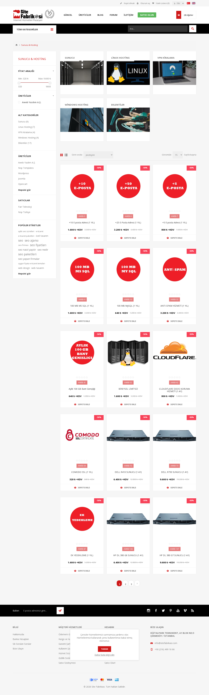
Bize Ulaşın (18, 648)
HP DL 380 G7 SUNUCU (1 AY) (175, 555)
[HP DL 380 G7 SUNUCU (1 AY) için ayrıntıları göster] (174, 518)
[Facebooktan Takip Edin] (155, 610)
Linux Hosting (120, 57)
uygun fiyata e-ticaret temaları (31, 263)
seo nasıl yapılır (27, 249)
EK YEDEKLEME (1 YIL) (82, 555)
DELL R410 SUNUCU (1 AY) (128, 472)
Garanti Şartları (66, 643)
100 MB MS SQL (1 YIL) (81, 306)
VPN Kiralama (165, 57)
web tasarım (37, 267)
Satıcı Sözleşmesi (67, 662)
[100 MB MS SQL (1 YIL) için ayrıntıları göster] (82, 269)
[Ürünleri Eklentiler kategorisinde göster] (128, 119)
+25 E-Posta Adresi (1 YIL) (128, 222)
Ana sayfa (16, 45)
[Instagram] (148, 610)
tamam (104, 649)
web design (24, 267)
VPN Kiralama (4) (26, 132)
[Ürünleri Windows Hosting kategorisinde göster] (82, 119)
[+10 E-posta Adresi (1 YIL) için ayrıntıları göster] (82, 186)
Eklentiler (117, 104)
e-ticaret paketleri (26, 236)
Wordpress (23, 173)
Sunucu (70, 57)
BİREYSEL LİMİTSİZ (128, 389)
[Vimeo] (185, 610)
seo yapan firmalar (29, 259)
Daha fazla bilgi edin (104, 654)
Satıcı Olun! (109, 662)
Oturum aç (145, 3)
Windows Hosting (76, 104)
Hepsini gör (24, 189)
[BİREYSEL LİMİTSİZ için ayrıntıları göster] (128, 352)
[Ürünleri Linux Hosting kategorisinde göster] (128, 72)
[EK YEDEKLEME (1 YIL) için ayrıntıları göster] (82, 518)
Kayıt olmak (129, 3)
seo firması (23, 245)
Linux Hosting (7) (26, 126)
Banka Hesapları (21, 639)
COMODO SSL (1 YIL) (82, 472)
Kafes (61, 155)
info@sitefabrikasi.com (166, 643)
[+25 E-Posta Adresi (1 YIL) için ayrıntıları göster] (128, 186)
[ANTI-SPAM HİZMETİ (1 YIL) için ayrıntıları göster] (174, 269)
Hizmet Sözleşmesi (68, 653)
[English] (193, 3)
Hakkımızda (18, 634)
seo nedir (42, 249)
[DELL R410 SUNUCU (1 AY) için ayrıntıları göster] (128, 435)
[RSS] (192, 610)
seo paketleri (27, 254)
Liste (66, 155)
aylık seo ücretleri (26, 231)
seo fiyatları (38, 245)
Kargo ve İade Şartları (69, 639)
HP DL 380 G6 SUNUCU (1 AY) (128, 555)
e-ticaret (39, 231)
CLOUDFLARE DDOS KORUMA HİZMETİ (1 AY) (174, 390)
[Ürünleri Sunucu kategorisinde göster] (82, 72)
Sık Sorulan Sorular (22, 643)
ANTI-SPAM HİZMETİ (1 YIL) (174, 306)
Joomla (21, 178)
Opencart (22, 184)
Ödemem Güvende (68, 634)
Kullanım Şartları (67, 648)
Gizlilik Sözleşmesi (67, 658)
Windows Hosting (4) (28, 137)
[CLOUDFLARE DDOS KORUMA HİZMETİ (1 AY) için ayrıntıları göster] (174, 352)
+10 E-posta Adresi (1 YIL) (82, 222)
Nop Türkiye (24, 212)
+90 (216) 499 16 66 (165, 649)
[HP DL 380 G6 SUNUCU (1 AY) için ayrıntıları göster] (128, 518)
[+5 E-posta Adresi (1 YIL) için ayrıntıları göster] (174, 186)
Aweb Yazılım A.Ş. (31, 102)
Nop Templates (26, 167)
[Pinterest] (170, 610)
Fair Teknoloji (25, 206)
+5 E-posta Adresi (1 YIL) (174, 222)
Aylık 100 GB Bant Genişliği (82, 389)
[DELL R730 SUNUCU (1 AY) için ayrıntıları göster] (174, 435)
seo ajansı (31, 240)
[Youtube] (177, 610)
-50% (98, 167)
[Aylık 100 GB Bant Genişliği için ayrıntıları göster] (82, 352)
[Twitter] (163, 610)
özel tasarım (42, 235)
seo (20, 240)
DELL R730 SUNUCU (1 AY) (174, 472)
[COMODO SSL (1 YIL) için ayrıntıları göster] (82, 435)
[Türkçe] (188, 3)
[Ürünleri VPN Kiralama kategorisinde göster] (174, 72)
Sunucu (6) (23, 121)
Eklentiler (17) (25, 143)
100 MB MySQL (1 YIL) (128, 306)
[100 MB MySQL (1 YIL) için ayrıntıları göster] (128, 269)
